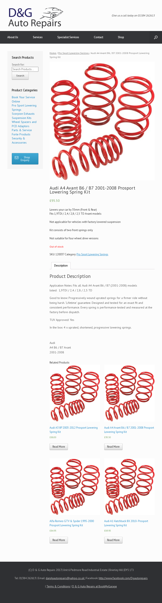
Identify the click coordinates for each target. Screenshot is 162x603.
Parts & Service (22, 130)
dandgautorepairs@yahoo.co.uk (65, 578)
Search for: (18, 64)
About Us (12, 37)
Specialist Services (68, 37)
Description (61, 265)
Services (38, 37)
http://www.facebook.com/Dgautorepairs (123, 578)
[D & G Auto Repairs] (35, 17)
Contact (98, 37)
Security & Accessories (19, 140)
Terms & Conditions (58, 586)
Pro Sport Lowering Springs (73, 53)
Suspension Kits (21, 118)
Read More (59, 446)
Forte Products (21, 134)
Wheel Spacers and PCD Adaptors (24, 124)
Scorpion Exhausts (23, 114)
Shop (121, 37)
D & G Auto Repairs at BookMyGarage (94, 586)
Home (53, 53)
